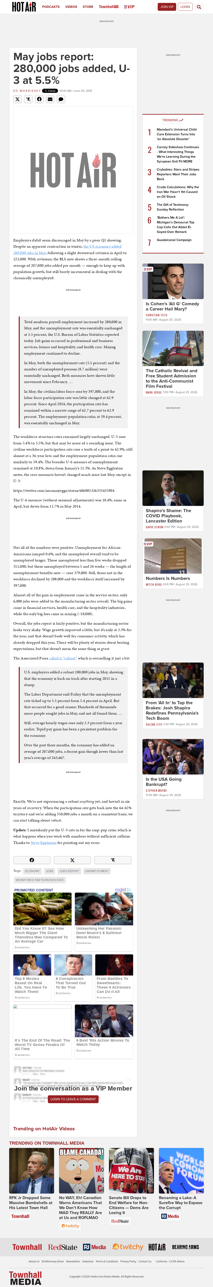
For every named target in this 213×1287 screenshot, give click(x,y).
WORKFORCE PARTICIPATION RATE (40, 880)
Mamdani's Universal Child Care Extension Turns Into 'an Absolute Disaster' (177, 134)
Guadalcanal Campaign (174, 240)
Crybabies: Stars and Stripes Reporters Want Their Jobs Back (178, 174)
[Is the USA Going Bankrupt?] (173, 756)
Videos (71, 7)
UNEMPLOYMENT (97, 871)
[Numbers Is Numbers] (173, 556)
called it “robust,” (63, 658)
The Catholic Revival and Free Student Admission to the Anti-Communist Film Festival (171, 378)
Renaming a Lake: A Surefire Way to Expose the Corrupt (180, 1202)
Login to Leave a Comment (73, 1099)
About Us (34, 1261)
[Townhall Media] (25, 1278)
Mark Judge (154, 392)
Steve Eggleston (44, 842)
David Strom (154, 527)
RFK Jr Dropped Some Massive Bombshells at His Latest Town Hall (30, 1202)
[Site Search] (199, 7)
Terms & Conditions (107, 1261)
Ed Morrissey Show (53, 1261)
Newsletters (73, 1261)
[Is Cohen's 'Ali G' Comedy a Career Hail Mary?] (173, 281)
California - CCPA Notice (170, 1261)
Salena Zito (154, 724)
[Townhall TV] (111, 6)
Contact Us (145, 1261)
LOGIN (185, 7)
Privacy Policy (128, 1261)
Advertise (87, 1261)
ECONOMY (32, 871)
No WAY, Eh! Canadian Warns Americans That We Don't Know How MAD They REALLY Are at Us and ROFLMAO (80, 1207)
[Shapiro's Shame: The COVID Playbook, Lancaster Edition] (173, 488)
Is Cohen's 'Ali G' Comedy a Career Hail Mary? (172, 306)
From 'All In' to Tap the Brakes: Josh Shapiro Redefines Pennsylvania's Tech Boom (172, 710)
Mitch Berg (154, 584)
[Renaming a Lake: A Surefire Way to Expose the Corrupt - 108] (181, 1171)
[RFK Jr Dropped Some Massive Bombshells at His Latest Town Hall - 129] (31, 1171)
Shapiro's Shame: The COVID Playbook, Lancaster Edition (168, 516)
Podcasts (51, 7)
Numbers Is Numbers (168, 578)
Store (88, 7)
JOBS (49, 871)
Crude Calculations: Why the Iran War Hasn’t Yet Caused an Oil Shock (178, 192)
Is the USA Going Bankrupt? (164, 782)
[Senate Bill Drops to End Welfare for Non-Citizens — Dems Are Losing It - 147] (131, 1171)
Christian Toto (156, 315)
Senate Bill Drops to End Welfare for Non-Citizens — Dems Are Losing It (129, 1205)
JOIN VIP (166, 7)
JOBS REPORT (69, 871)
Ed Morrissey (27, 91)
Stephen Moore (156, 790)
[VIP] (132, 6)
